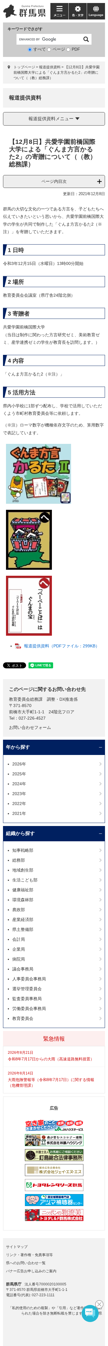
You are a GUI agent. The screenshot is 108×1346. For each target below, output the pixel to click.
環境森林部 (22, 899)
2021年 (19, 813)
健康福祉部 (22, 889)
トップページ (24, 67)
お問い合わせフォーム (30, 727)
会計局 (18, 939)
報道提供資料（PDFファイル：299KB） (62, 645)
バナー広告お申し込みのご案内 (31, 1271)
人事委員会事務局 (29, 978)
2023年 (19, 793)
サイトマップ (17, 1247)
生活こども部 (25, 880)
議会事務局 (22, 969)
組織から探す (20, 833)
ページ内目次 (54, 181)
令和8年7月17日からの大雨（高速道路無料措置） (51, 1059)
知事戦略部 (22, 850)
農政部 (18, 909)
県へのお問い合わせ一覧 (26, 1263)
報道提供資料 (50, 67)
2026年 (19, 764)
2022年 (19, 803)
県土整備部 (22, 929)
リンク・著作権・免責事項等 (29, 1255)
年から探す (18, 747)
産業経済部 (22, 919)
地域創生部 (22, 870)
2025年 (19, 773)
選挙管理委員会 (27, 988)
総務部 (18, 860)
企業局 (18, 949)
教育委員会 (22, 1018)
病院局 (18, 959)
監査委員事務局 (27, 998)
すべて (39, 49)
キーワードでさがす (25, 29)
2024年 (19, 783)
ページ (58, 49)
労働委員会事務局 (29, 1008)
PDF (76, 49)
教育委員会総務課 (26, 699)
